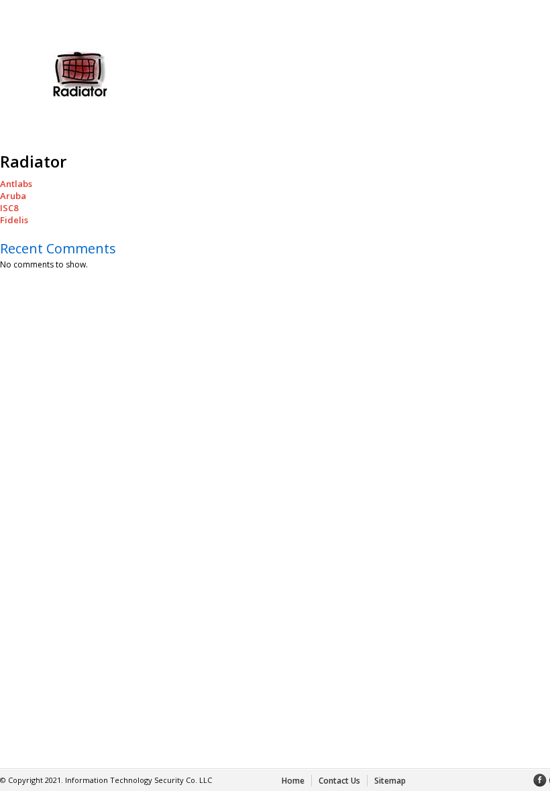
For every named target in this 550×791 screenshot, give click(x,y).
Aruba (13, 196)
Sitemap (390, 780)
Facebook (540, 780)
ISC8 (9, 208)
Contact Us (339, 780)
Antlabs (16, 184)
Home (293, 780)
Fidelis (14, 220)
